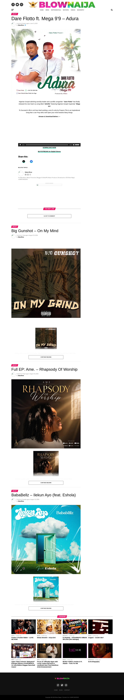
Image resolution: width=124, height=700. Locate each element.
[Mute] (73, 145)
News (47, 10)
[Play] (20, 145)
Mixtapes (66, 10)
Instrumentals (56, 10)
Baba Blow (21, 25)
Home (42, 10)
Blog (61, 690)
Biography (80, 10)
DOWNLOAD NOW (49, 147)
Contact (67, 690)
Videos (73, 10)
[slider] (77, 144)
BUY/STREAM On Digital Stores (49, 151)
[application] (49, 144)
